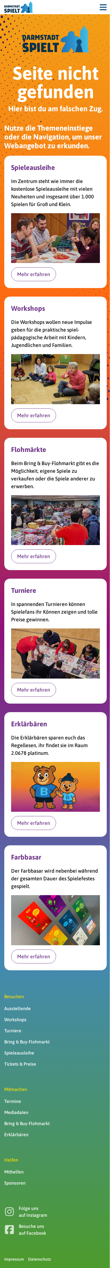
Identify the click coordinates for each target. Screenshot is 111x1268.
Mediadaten (16, 1112)
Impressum (14, 1259)
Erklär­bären (16, 1134)
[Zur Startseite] (18, 7)
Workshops (15, 1019)
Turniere (12, 1030)
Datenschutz (39, 1259)
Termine (12, 1101)
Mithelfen (14, 1171)
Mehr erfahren (33, 274)
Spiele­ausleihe (19, 1052)
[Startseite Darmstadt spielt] (55, 39)
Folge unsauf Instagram (33, 1212)
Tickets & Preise (20, 1063)
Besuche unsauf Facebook (32, 1230)
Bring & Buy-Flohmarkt (27, 1041)
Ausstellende (17, 1008)
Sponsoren (15, 1182)
